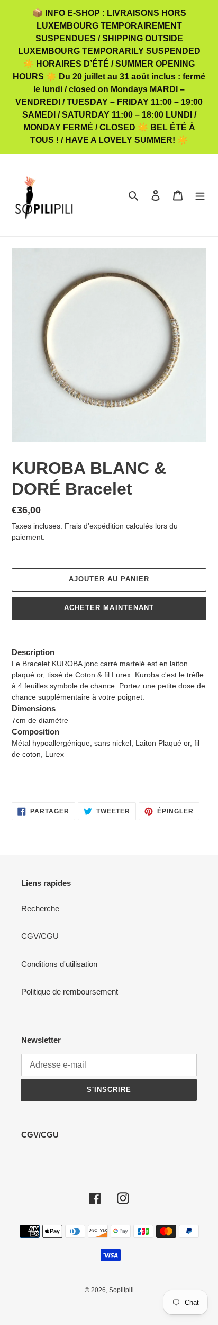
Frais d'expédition (94, 526)
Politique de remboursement (69, 991)
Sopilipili (121, 1290)
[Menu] (200, 195)
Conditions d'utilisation (59, 964)
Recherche (40, 908)
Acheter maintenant (109, 608)
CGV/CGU (40, 936)
